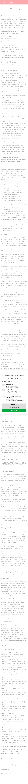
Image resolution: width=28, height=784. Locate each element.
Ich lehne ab (14, 404)
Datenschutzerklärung (7, 381)
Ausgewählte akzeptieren (14, 407)
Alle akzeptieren (14, 410)
